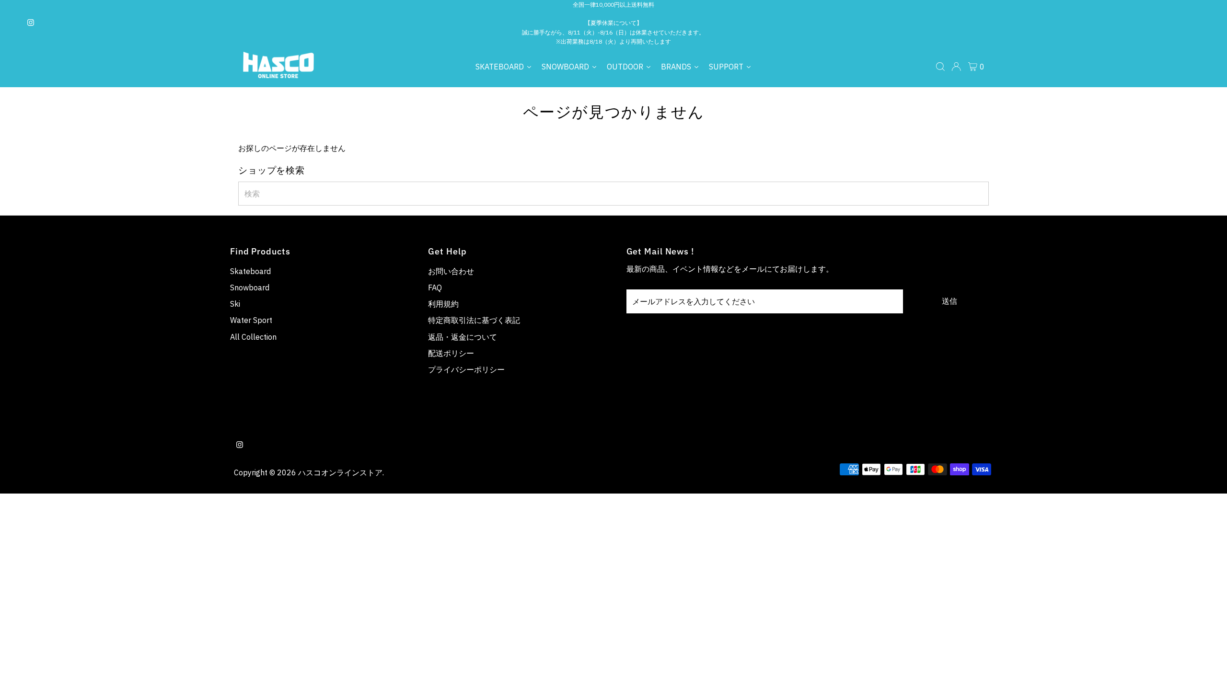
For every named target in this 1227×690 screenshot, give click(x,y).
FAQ (435, 287)
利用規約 (443, 304)
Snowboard (249, 287)
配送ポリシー (451, 353)
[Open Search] (940, 66)
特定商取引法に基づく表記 (474, 320)
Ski (235, 304)
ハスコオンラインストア (340, 472)
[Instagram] (30, 23)
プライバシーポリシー (466, 369)
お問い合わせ (451, 271)
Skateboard (250, 271)
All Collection (253, 337)
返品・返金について (462, 337)
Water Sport (251, 320)
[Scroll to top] (1207, 670)
